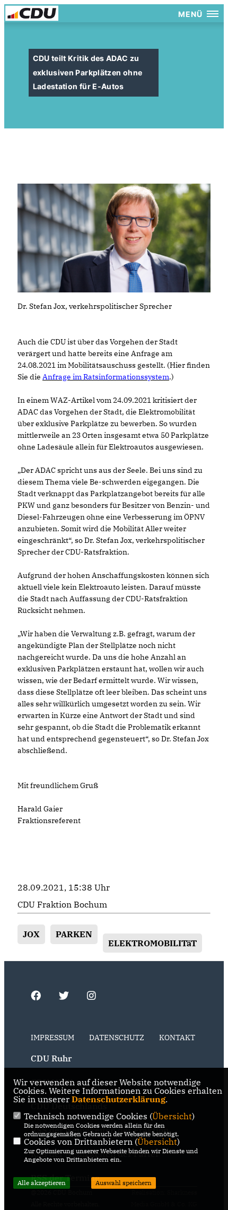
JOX (31, 934)
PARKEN (74, 934)
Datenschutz (116, 1037)
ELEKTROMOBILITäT (152, 943)
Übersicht (172, 1116)
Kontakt (177, 1037)
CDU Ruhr (51, 1058)
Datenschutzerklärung (118, 1099)
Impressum (52, 1037)
